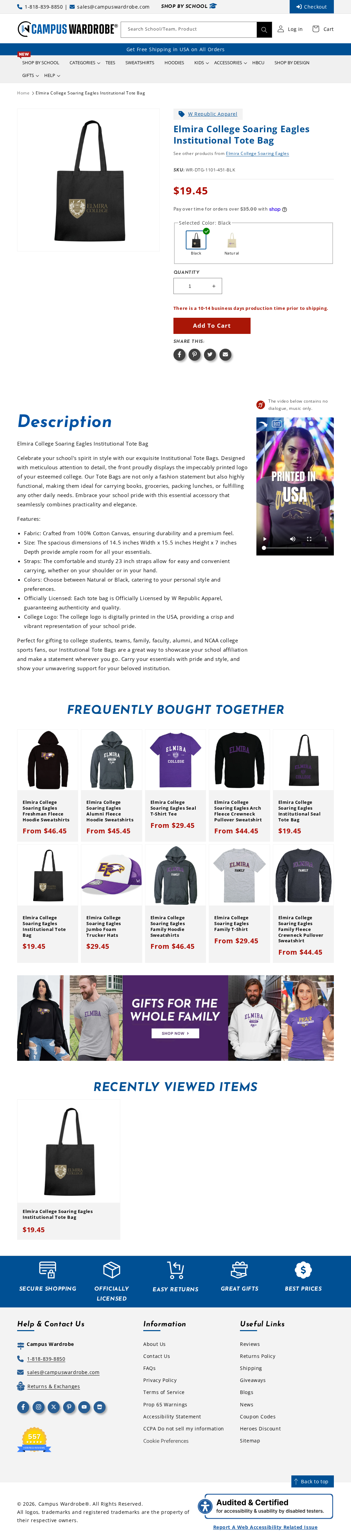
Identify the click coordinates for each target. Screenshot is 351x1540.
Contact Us (156, 1356)
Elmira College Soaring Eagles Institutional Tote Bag (90, 93)
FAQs (149, 1368)
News (246, 1404)
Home (23, 93)
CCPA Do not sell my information (183, 1428)
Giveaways (253, 1380)
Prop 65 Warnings (165, 1404)
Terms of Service (164, 1392)
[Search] (264, 29)
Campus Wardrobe (61, 1503)
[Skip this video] (263, 424)
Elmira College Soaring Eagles (257, 153)
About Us (154, 1344)
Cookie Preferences (166, 1440)
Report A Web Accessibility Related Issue (265, 1527)
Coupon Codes (258, 1416)
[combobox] (196, 29)
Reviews (250, 1344)
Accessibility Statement (172, 1416)
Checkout (315, 6)
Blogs (246, 1392)
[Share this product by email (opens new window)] (225, 355)
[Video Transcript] (277, 424)
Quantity (186, 272)
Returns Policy (257, 1356)
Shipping (251, 1368)
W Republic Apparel (213, 114)
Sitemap (250, 1440)
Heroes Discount (260, 1428)
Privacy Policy (160, 1380)
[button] (82, 62)
